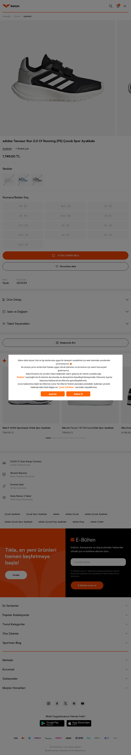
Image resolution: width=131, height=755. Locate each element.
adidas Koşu (78, 521)
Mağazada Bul (67, 342)
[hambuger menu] (124, 6)
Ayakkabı (27, 16)
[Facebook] (57, 703)
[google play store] (52, 724)
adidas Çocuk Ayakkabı (96, 514)
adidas (56, 514)
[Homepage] (11, 6)
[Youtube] (82, 703)
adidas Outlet (96, 521)
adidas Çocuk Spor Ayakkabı (18, 521)
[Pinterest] (74, 703)
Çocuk (17, 16)
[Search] (111, 6)
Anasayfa (7, 16)
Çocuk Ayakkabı (12, 514)
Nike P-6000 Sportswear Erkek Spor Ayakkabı (26, 428)
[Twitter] (65, 703)
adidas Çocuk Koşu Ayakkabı (52, 521)
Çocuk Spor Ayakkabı (36, 514)
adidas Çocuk (72, 514)
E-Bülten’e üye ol (87, 585)
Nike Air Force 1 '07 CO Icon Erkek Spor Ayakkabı (88, 428)
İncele (16, 575)
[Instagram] (48, 703)
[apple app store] (79, 724)
